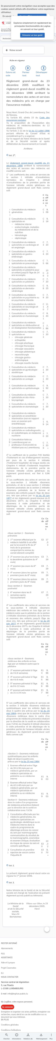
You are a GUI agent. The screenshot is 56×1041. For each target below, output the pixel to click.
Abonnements (7, 948)
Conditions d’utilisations (11, 1030)
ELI (2, 973)
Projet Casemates (8, 968)
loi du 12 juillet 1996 (39, 130)
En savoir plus (9, 16)
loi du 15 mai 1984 (30, 761)
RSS (3, 953)
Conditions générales (10, 1025)
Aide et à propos (8, 962)
